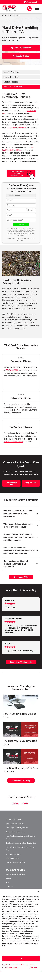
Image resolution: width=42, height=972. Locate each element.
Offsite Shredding (11, 82)
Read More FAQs (21, 577)
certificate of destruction (13, 442)
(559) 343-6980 (12, 370)
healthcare (31, 111)
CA (13, 15)
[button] (38, 892)
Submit (21, 224)
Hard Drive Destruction (13, 87)
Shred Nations (6, 15)
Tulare (15, 803)
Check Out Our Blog (21, 781)
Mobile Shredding (11, 77)
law (3, 113)
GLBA (11, 150)
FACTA (5, 150)
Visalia (25, 803)
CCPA (18, 150)
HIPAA (30, 147)
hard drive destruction (17, 128)
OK (21, 958)
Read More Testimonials (21, 662)
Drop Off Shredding (11, 72)
